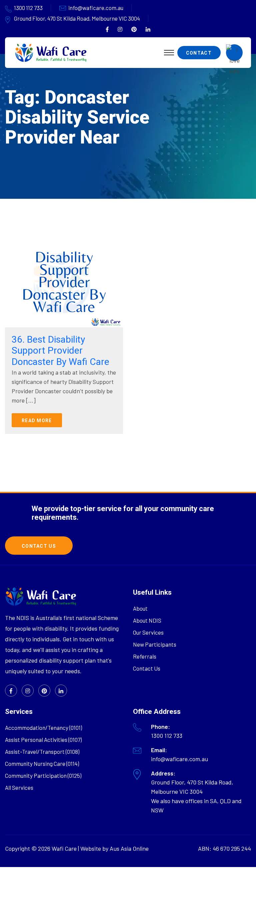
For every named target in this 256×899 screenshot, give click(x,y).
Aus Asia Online (129, 848)
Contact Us (146, 668)
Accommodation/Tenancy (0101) (43, 727)
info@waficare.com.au (95, 7)
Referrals (144, 656)
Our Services (148, 632)
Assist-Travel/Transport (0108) (42, 751)
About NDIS (147, 620)
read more (37, 420)
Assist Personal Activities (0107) (43, 739)
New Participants (154, 644)
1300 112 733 (28, 7)
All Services (19, 787)
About (140, 608)
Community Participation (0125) (43, 775)
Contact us (39, 546)
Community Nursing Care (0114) (42, 763)
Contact (199, 53)
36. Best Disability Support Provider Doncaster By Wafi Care (60, 350)
